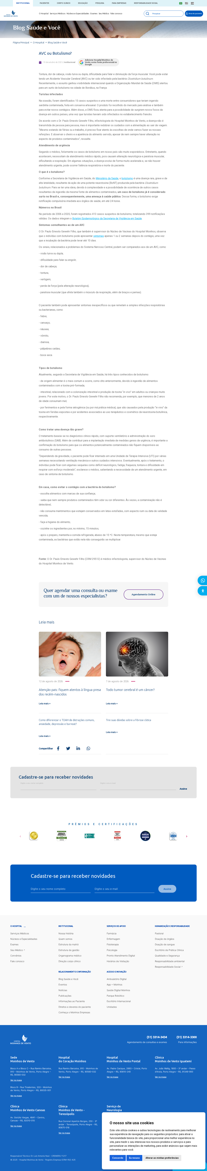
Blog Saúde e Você (68, 979)
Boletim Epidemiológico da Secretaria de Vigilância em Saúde (107, 218)
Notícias (63, 990)
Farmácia (111, 933)
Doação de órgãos (164, 939)
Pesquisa (99, 3)
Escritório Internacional (119, 1001)
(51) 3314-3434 (157, 1037)
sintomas (98, 236)
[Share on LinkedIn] (78, 748)
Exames (93, 13)
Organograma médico (70, 955)
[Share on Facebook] (58, 748)
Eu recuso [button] (134, 1158)
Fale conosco (116, 13)
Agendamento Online (143, 594)
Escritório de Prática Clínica (169, 950)
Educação (83, 3)
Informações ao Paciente (72, 1001)
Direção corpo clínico (70, 961)
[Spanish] (192, 3)
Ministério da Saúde (107, 178)
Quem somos (65, 939)
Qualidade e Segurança (167, 955)
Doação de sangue (165, 944)
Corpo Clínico (63, 3)
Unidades (112, 1006)
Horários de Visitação (118, 961)
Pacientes (44, 3)
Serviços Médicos (57, 13)
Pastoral (159, 933)
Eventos (63, 984)
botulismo (127, 178)
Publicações (65, 995)
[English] (186, 3)
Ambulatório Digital (116, 979)
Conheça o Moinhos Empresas (74, 1012)
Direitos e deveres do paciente (75, 1006)
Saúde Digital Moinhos (118, 990)
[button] (20, 835)
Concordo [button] (117, 1158)
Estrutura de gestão (69, 950)
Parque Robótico (115, 995)
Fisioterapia (113, 944)
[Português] (180, 3)
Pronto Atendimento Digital (121, 955)
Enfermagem (113, 939)
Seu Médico (104, 13)
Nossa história (66, 933)
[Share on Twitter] (68, 748)
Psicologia (112, 950)
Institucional (23, 3)
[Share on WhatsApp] (88, 748)
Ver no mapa (16, 1080)
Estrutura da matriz (69, 944)
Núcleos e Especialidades (78, 13)
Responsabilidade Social (146, 3)
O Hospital (44, 13)
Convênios (15, 955)
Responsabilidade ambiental (170, 961)
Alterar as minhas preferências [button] (162, 1158)
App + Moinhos (114, 984)
